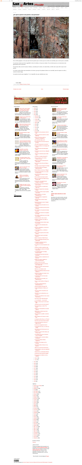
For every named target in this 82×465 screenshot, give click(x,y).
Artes (31, 7)
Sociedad (19, 9)
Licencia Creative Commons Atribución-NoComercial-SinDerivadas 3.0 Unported (37, 462)
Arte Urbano (35, 7)
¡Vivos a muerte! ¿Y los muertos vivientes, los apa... (40, 158)
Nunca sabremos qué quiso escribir (41, 176)
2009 (35, 381)
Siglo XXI (57, 9)
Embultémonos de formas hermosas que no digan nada (41, 264)
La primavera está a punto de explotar (41, 353)
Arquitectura (27, 7)
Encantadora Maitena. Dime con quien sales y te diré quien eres (25, 158)
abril (36, 129)
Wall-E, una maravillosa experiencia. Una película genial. (24, 176)
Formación (34, 9)
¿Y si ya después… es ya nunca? (41, 300)
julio (35, 124)
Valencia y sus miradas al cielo (40, 268)
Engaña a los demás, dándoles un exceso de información (41, 260)
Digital (35, 405)
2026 (35, 108)
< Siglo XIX (43, 9)
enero (36, 359)
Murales (35, 420)
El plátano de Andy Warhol (61, 125)
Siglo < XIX (36, 426)
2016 (35, 369)
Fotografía (53, 7)
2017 (35, 368)
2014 (35, 373)
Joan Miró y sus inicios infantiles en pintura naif (24, 150)
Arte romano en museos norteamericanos (61, 166)
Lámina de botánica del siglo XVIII (41, 286)
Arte (34, 389)
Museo (66, 7)
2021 (35, 361)
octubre (36, 119)
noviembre (37, 117)
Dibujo (44, 7)
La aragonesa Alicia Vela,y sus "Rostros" (42, 319)
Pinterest (34, 442)
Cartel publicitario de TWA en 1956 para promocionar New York (62, 141)
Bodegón (21, 84)
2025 (35, 109)
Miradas (62, 7)
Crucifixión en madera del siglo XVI (41, 156)
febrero (36, 358)
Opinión (35, 425)
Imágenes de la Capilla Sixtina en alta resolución (25, 117)
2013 (35, 374)
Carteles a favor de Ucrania (40, 262)
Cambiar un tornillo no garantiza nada (41, 247)
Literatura (57, 7)
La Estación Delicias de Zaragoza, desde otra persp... (41, 168)
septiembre (37, 120)
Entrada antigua (66, 89)
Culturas (40, 7)
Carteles (35, 399)
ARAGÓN (14, 7)
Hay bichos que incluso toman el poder (42, 320)
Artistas (39, 9)
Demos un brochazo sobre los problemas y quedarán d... (40, 138)
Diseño (35, 406)
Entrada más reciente (17, 89)
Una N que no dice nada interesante (41, 298)
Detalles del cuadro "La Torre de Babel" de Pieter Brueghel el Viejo (25, 185)
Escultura (48, 7)
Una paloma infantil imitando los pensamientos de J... (40, 284)
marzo (36, 130)
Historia (35, 416)
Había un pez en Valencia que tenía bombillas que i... (41, 312)
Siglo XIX (48, 9)
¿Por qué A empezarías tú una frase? (41, 144)
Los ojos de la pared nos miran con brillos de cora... (41, 323)
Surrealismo (25, 9)
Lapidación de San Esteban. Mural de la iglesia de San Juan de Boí (62, 109)
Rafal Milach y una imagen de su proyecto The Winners (62, 158)
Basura (35, 395)
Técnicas (29, 9)
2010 (35, 379)
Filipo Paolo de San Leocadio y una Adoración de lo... (41, 279)
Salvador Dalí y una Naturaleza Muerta (42, 351)
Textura (35, 436)
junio (36, 125)
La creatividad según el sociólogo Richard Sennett (41, 252)
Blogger (47, 456)
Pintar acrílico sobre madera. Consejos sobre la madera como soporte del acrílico (25, 109)
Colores (35, 401)
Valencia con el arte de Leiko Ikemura (41, 347)
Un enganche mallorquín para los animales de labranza (41, 243)
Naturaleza (15, 9)
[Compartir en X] (18, 82)
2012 (35, 376)
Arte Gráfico (36, 391)
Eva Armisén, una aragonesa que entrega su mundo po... (41, 182)
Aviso (22, 7)
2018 (35, 366)
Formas (35, 411)
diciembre (37, 116)
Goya (35, 415)
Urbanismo (36, 437)
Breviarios (25, 84)
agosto (36, 122)
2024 (35, 111)
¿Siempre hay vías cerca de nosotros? (42, 304)
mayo (36, 127)
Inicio (42, 89)
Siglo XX (53, 9)
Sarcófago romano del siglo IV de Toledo (42, 165)
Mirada (28, 84)
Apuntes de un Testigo (38, 385)
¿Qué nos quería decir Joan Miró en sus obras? (25, 167)
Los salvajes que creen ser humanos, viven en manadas (41, 335)
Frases (35, 413)
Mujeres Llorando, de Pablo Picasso (41, 237)
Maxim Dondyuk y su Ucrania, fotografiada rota (40, 195)
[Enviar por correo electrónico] (16, 82)
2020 (35, 363)
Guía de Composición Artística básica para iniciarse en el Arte (25, 141)
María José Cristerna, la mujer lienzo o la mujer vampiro (25, 125)
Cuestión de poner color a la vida (41, 217)
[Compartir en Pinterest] (20, 82)
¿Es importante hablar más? (40, 139)
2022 (35, 114)
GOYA (19, 7)
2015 (35, 371)
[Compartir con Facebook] (19, 82)
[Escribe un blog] (17, 82)
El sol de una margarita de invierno (41, 324)
